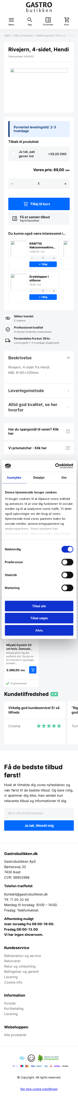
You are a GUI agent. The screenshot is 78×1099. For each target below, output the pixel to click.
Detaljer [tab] (39, 477)
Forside (10, 1003)
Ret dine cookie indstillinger (39, 1089)
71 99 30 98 (19, 900)
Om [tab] (64, 477)
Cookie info (13, 982)
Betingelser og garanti (21, 971)
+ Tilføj (43, 264)
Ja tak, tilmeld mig (39, 825)
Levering (11, 977)
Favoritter (48, 24)
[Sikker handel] (18, 319)
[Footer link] (22, 1058)
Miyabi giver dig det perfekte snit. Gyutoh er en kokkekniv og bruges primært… (20, 654)
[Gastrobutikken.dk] (39, 7)
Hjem (7, 35)
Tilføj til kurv (40, 204)
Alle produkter (23, 35)
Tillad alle (39, 606)
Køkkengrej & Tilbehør (51, 35)
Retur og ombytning (20, 966)
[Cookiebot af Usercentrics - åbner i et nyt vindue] (55, 466)
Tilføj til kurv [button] (32, 669)
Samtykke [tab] (14, 477)
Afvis (39, 630)
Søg (30, 24)
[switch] (67, 562)
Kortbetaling (14, 1008)
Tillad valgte (39, 618)
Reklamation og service (22, 956)
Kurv (66, 24)
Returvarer (12, 961)
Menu (11, 24)
